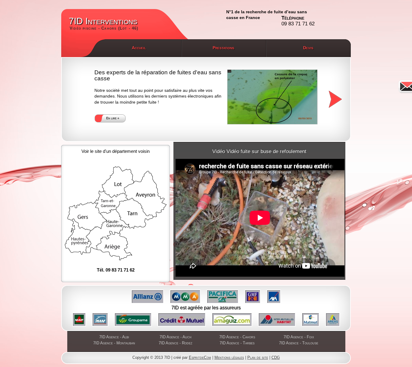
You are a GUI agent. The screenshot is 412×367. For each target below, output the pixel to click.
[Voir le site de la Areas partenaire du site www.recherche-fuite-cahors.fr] (332, 320)
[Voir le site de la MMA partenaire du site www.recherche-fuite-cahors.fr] (185, 297)
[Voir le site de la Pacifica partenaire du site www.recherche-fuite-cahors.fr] (223, 297)
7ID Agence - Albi (114, 337)
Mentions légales (229, 357)
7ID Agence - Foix (299, 337)
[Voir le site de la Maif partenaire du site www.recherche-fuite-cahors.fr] (79, 320)
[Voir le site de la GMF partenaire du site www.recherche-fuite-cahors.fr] (253, 297)
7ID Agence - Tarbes (237, 343)
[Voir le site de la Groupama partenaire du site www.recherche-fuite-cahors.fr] (133, 320)
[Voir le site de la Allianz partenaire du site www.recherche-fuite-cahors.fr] (147, 297)
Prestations (223, 47)
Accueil (139, 47)
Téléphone (298, 21)
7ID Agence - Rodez (175, 343)
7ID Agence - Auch (176, 337)
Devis (308, 47)
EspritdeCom (200, 357)
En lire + (112, 118)
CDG (275, 357)
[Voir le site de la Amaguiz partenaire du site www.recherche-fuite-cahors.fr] (232, 320)
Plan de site (257, 357)
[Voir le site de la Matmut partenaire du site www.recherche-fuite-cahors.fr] (310, 320)
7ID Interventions (103, 23)
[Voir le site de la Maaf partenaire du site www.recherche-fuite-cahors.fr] (100, 320)
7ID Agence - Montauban (114, 343)
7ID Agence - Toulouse (298, 343)
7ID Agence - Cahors (237, 337)
